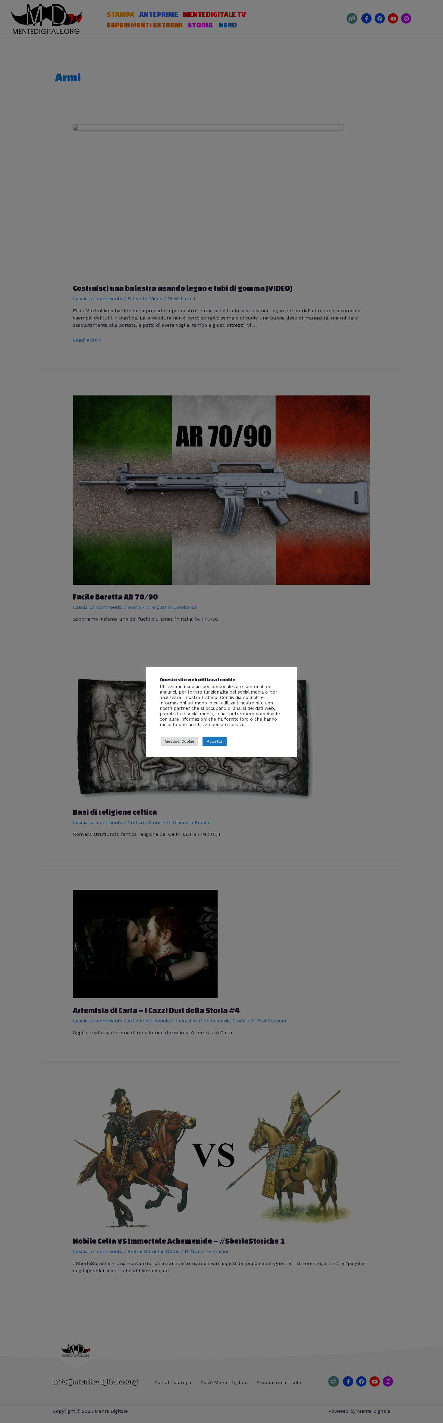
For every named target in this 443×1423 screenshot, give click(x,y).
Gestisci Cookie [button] (179, 741)
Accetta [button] (214, 741)
